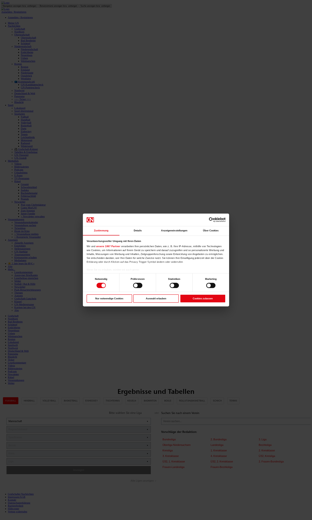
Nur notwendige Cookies (109, 298)
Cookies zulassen (203, 298)
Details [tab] (138, 230)
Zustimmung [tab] (101, 230)
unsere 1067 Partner (108, 246)
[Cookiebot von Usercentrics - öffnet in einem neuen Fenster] (211, 219)
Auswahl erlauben (156, 298)
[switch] (137, 285)
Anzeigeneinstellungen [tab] (174, 230)
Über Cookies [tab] (211, 230)
